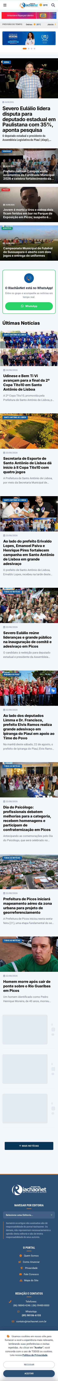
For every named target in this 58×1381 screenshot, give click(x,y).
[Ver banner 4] (34, 48)
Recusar (29, 1365)
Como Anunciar (31, 1262)
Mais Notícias (30, 1146)
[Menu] (5, 5)
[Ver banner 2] (28, 48)
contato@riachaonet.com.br (31, 1321)
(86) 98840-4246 (21, 1305)
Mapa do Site (31, 1280)
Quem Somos (31, 1255)
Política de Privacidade (34, 1355)
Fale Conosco (31, 1274)
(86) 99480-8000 (40, 1305)
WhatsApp (31, 306)
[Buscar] (53, 5)
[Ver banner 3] (31, 48)
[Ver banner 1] (25, 48)
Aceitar (29, 1373)
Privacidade (31, 1268)
